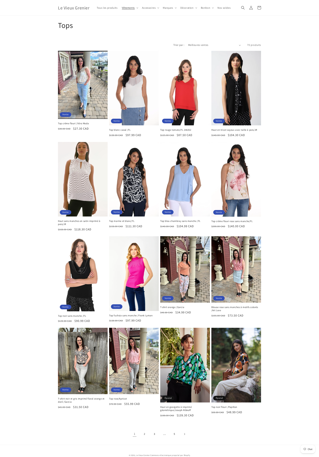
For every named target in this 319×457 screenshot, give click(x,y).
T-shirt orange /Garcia (172, 307)
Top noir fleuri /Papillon (224, 407)
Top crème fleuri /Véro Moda (73, 123)
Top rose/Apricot (118, 398)
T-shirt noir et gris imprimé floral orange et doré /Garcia (81, 400)
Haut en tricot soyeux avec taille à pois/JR (234, 129)
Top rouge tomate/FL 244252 (175, 129)
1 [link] (134, 434)
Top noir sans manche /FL (72, 315)
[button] (130, 8)
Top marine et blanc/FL (121, 221)
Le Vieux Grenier (143, 455)
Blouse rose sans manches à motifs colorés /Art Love (234, 309)
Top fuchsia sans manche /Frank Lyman (131, 315)
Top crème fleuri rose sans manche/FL (232, 221)
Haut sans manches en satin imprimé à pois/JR (79, 223)
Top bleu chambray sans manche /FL (180, 221)
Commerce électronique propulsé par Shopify (170, 455)
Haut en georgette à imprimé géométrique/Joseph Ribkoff (176, 409)
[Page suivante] (184, 434)
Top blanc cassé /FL (120, 129)
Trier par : (178, 45)
